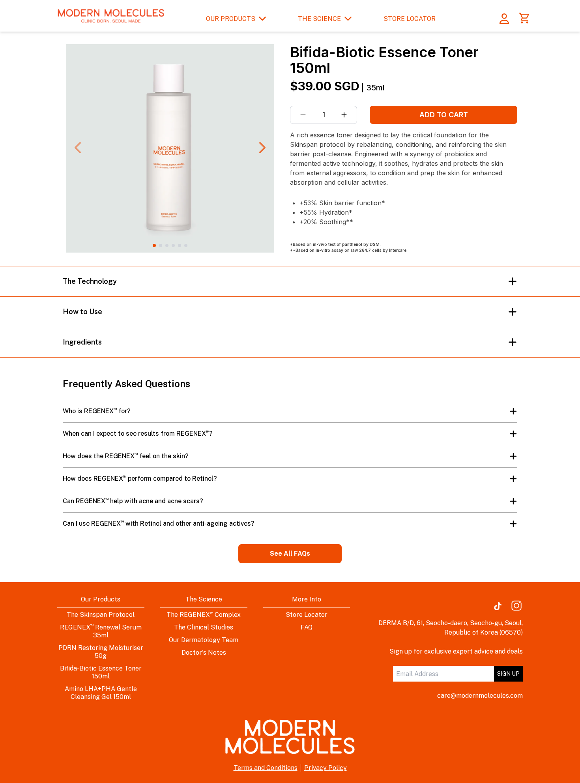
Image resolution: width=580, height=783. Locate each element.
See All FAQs (290, 553)
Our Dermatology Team (203, 640)
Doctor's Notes (203, 652)
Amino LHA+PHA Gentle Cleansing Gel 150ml (101, 693)
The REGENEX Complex (204, 614)
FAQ (306, 627)
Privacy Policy (325, 768)
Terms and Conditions (265, 768)
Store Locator (306, 614)
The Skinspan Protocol (101, 614)
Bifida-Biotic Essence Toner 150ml (101, 672)
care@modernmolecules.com (480, 695)
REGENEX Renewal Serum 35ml (101, 631)
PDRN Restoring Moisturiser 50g (100, 651)
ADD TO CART (443, 115)
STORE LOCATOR (410, 18)
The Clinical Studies (203, 627)
